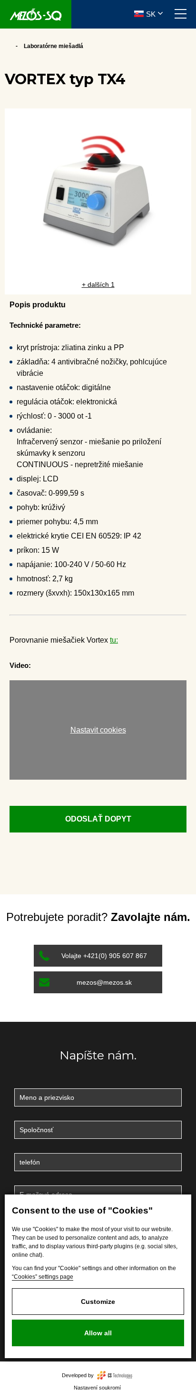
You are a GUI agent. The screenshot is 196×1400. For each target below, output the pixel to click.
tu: (114, 640)
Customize (98, 1301)
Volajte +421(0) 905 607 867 (104, 955)
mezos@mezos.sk (104, 982)
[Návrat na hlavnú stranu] (35, 14)
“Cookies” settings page (42, 1276)
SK (151, 14)
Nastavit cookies (98, 730)
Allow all (98, 1333)
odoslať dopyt (98, 819)
